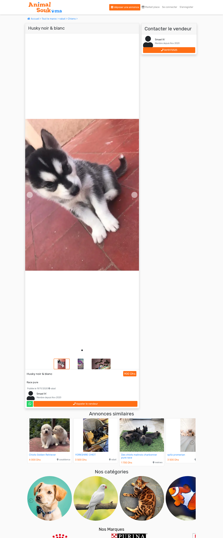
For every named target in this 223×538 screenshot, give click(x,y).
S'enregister (186, 7)
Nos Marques (111, 529)
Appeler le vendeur (87, 403)
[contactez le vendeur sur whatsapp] (30, 404)
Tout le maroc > (50, 18)
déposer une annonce (126, 7)
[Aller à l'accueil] (45, 7)
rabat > (63, 18)
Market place (152, 7)
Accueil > (36, 18)
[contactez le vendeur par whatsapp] (30, 404)
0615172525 (170, 50)
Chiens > (73, 18)
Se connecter (169, 7)
